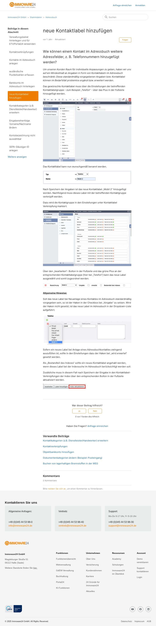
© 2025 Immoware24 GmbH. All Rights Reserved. (27, 621)
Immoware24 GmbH (17, 17)
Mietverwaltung (63, 564)
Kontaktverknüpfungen (21, 52)
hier (35, 568)
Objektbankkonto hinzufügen (58, 452)
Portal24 (60, 582)
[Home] (24, 6)
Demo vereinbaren (142, 560)
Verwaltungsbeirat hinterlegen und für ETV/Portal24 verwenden (22, 40)
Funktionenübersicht (66, 559)
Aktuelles (90, 591)
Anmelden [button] (140, 5)
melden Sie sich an (57, 488)
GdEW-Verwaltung (65, 570)
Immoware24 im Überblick (118, 572)
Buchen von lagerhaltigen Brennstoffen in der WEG (70, 463)
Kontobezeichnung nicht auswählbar (22, 137)
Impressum (139, 621)
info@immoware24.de (20, 525)
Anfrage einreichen (122, 5)
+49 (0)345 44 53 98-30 (121, 522)
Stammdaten (36, 17)
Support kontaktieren (143, 570)
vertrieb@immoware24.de (72, 525)
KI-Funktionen (63, 588)
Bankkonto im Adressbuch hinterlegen (22, 84)
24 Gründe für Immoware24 (93, 584)
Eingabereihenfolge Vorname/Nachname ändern (20, 124)
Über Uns (90, 559)
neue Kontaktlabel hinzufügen (18, 96)
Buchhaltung (62, 576)
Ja (79, 411)
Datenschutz (126, 621)
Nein (95, 411)
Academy (116, 559)
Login (139, 577)
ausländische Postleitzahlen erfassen (21, 73)
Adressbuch (51, 17)
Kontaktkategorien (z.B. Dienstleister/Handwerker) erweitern (23, 109)
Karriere (90, 576)
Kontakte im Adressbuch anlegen (22, 61)
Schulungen (118, 564)
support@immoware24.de (122, 525)
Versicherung (92, 564)
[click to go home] (23, 543)
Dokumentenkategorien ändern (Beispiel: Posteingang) (72, 457)
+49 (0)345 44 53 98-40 (71, 522)
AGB (149, 621)
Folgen (125, 40)
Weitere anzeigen (17, 156)
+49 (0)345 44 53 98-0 (20, 522)
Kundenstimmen (94, 570)
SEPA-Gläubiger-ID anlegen (19, 148)
